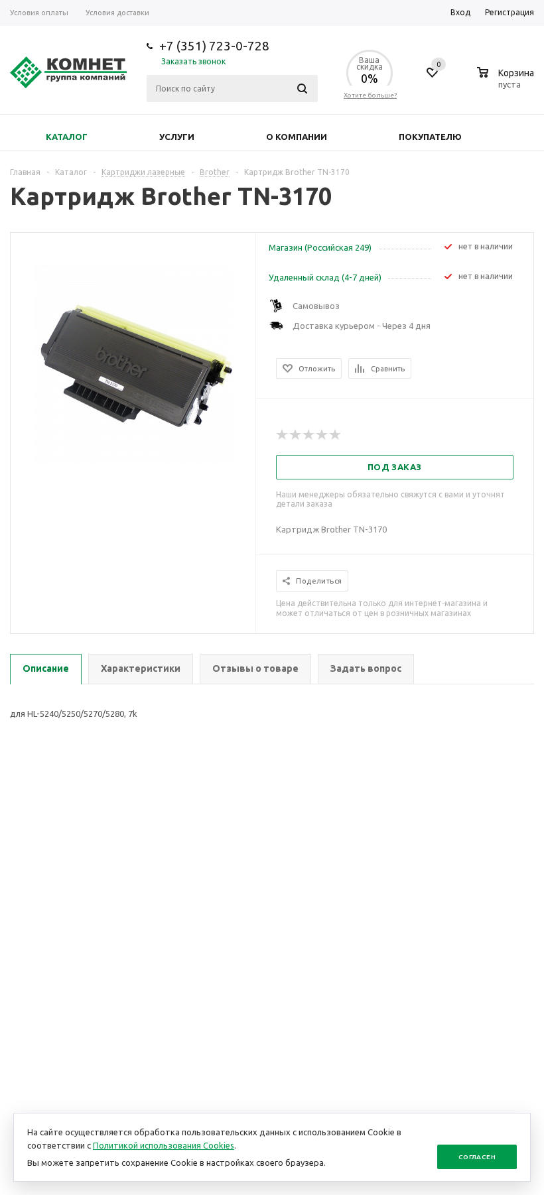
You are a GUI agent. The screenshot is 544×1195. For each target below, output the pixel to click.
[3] (309, 435)
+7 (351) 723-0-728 (214, 45)
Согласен (477, 1157)
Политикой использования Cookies (163, 1145)
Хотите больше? (370, 95)
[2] (296, 435)
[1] (282, 435)
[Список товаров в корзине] (507, 82)
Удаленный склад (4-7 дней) (325, 277)
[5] (335, 435)
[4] (322, 435)
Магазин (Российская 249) (320, 247)
